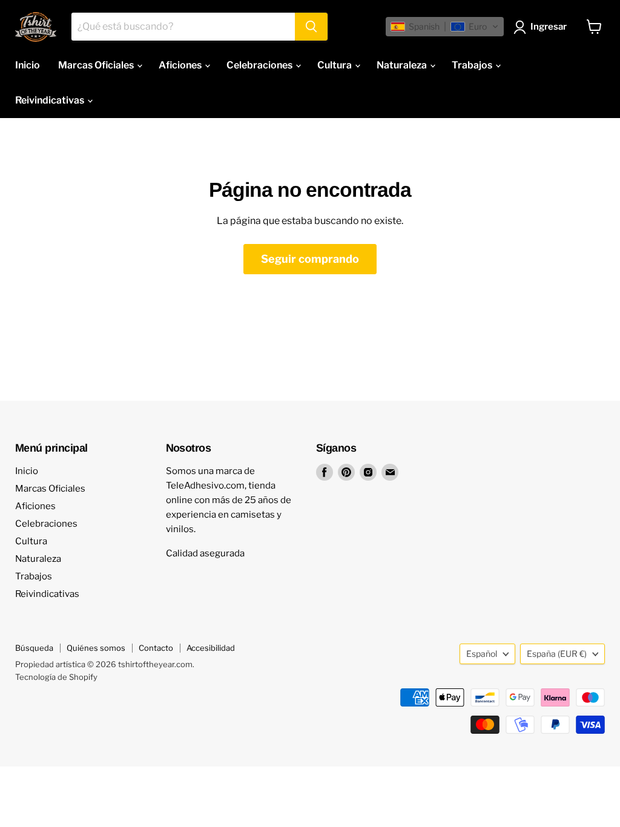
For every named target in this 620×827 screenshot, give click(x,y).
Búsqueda (34, 648)
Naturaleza (403, 65)
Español (481, 653)
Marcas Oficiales (97, 65)
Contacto (156, 648)
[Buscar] (311, 27)
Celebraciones (260, 65)
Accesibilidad (210, 648)
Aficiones (181, 65)
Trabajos (473, 65)
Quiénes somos (96, 648)
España (557, 653)
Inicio (27, 65)
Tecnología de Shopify (56, 677)
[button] (445, 26)
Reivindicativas (50, 100)
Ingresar (548, 26)
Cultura (335, 65)
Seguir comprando (310, 258)
